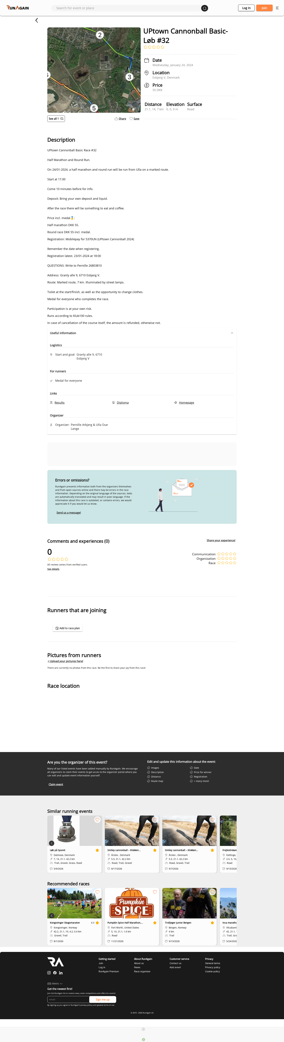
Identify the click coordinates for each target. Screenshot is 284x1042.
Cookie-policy (212, 971)
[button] (142, 333)
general (100, 1005)
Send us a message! (69, 512)
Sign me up (103, 999)
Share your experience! (221, 540)
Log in (246, 8)
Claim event (56, 784)
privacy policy (87, 1005)
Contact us (175, 963)
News (137, 967)
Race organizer (142, 971)
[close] (143, 1029)
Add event (175, 967)
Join (264, 8)
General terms (212, 963)
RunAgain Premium (109, 971)
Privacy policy (212, 967)
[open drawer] (277, 8)
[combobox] (128, 8)
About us (139, 963)
